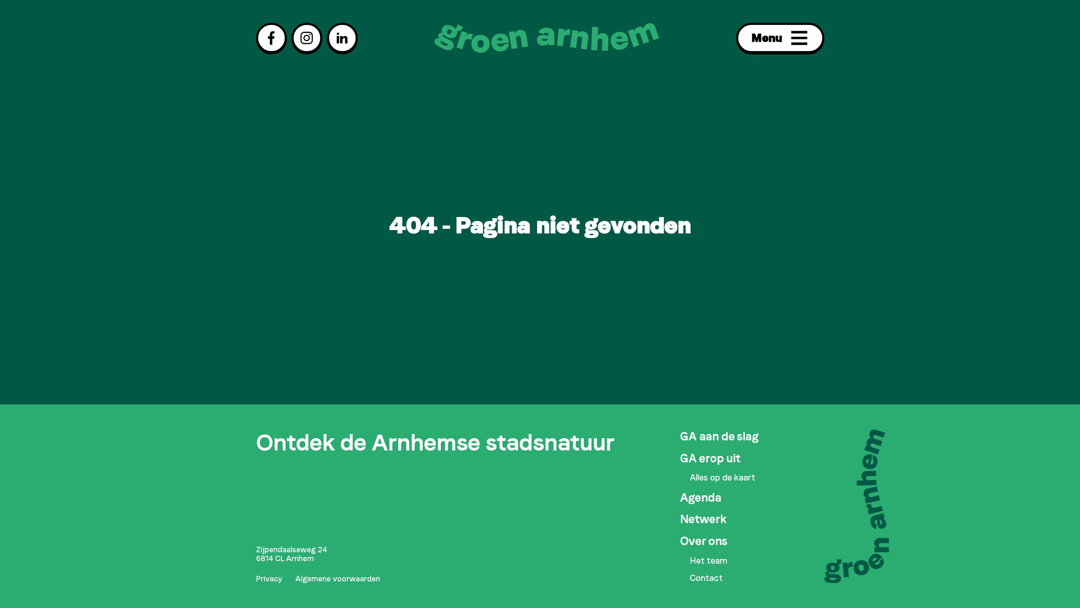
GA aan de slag (719, 436)
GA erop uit (710, 458)
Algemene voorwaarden (337, 579)
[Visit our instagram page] (307, 38)
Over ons (703, 541)
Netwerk (703, 519)
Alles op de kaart (722, 478)
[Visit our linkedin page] (342, 38)
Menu (766, 38)
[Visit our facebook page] (271, 38)
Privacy (269, 579)
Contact (706, 578)
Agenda (700, 498)
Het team (708, 561)
